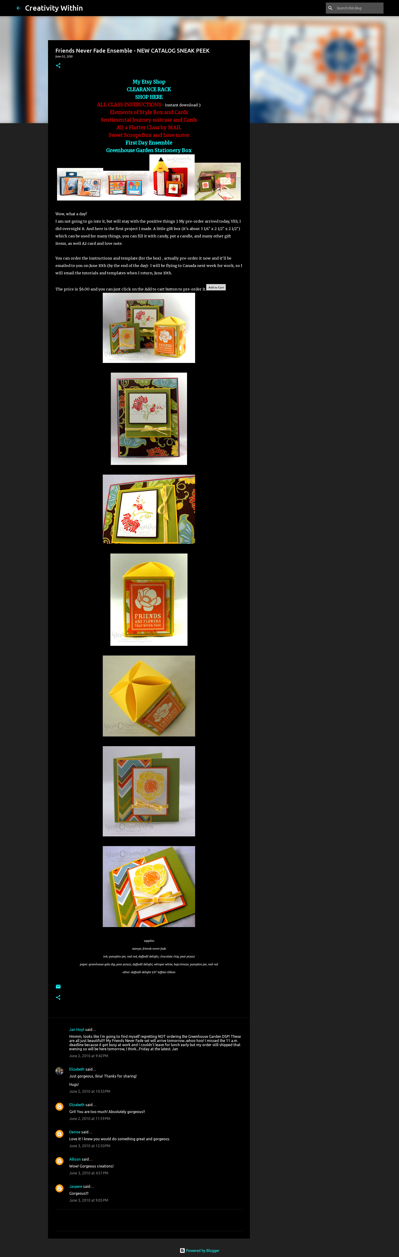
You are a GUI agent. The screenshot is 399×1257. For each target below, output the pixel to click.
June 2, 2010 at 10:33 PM (89, 1091)
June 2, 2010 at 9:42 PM (88, 1056)
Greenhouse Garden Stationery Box (149, 150)
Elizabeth (77, 1069)
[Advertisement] (273, 199)
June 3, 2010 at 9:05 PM (88, 1200)
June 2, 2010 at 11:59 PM (89, 1118)
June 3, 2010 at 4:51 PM (88, 1173)
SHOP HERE (149, 97)
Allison (75, 1159)
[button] (58, 66)
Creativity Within (54, 8)
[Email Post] (58, 988)
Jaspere (75, 1186)
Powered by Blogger (202, 1250)
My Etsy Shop (149, 82)
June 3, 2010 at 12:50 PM (89, 1146)
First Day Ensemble (149, 143)
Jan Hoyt (76, 1029)
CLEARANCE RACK (149, 90)
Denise (74, 1132)
